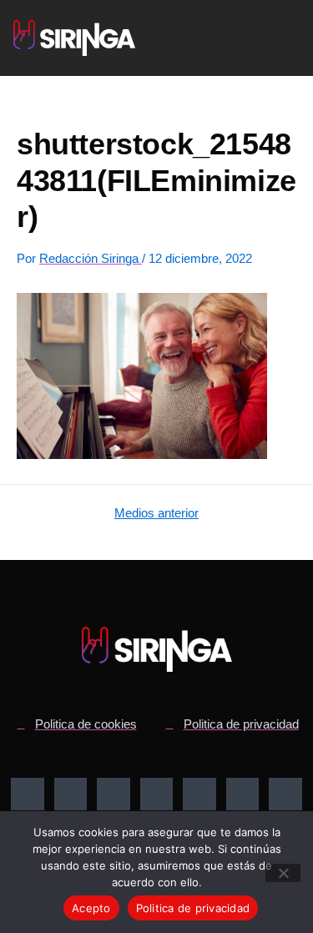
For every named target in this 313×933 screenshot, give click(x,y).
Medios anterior (156, 513)
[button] (252, 38)
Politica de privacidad (193, 908)
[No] (282, 873)
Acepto (91, 908)
